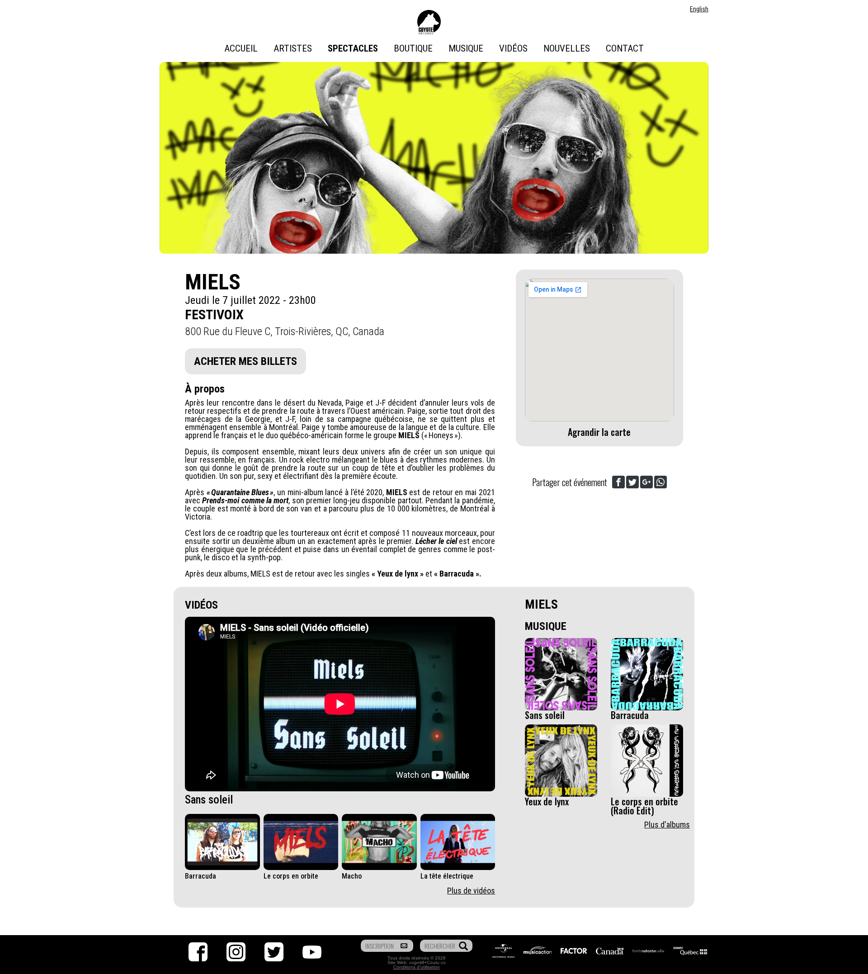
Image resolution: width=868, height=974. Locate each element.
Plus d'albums (667, 824)
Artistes (293, 48)
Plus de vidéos (471, 890)
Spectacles (353, 48)
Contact (625, 48)
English (699, 9)
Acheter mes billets (245, 361)
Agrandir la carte (599, 432)
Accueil (241, 48)
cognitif (416, 962)
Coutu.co (436, 962)
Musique (465, 48)
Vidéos (513, 48)
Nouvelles (566, 48)
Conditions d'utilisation (416, 967)
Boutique (413, 48)
